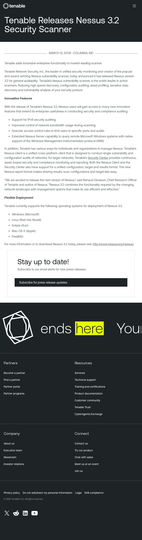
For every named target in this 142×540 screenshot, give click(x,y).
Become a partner (14, 372)
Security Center (98, 157)
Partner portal (12, 386)
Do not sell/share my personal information (47, 492)
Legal (78, 492)
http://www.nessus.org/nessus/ (113, 244)
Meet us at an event (87, 464)
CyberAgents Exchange (88, 414)
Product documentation (89, 393)
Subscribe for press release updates (43, 282)
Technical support (85, 379)
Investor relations (14, 464)
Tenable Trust (83, 407)
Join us (79, 470)
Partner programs (14, 393)
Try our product (84, 450)
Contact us (81, 443)
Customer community (87, 400)
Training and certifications (90, 386)
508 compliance (94, 492)
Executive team (13, 450)
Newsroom (10, 457)
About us (9, 443)
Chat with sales (84, 457)
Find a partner (12, 379)
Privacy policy (12, 492)
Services (80, 372)
